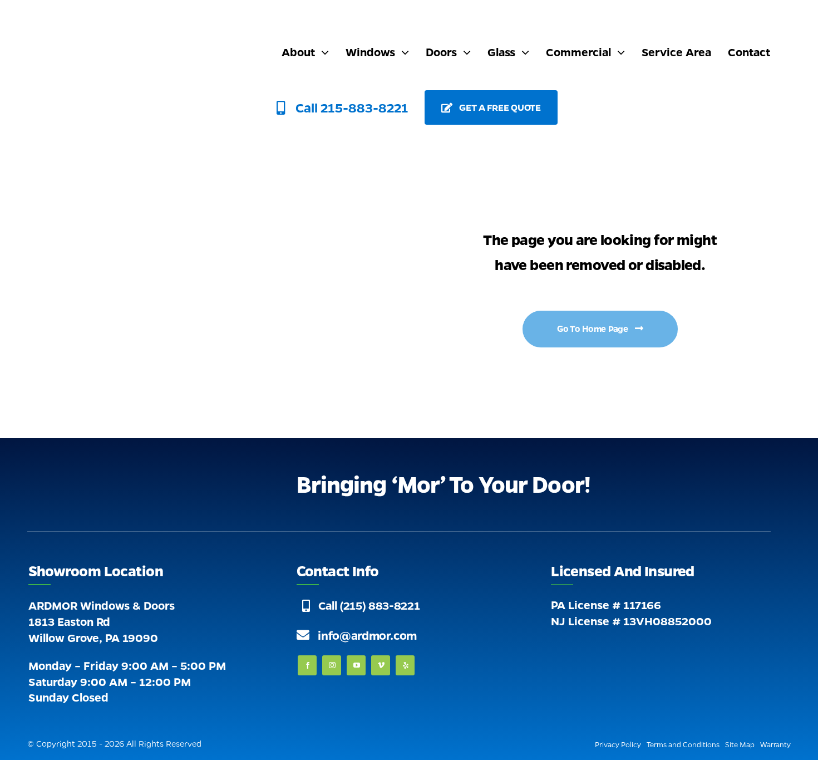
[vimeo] (380, 665)
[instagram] (331, 665)
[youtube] (356, 665)
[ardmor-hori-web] (145, 19)
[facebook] (307, 665)
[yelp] (405, 665)
